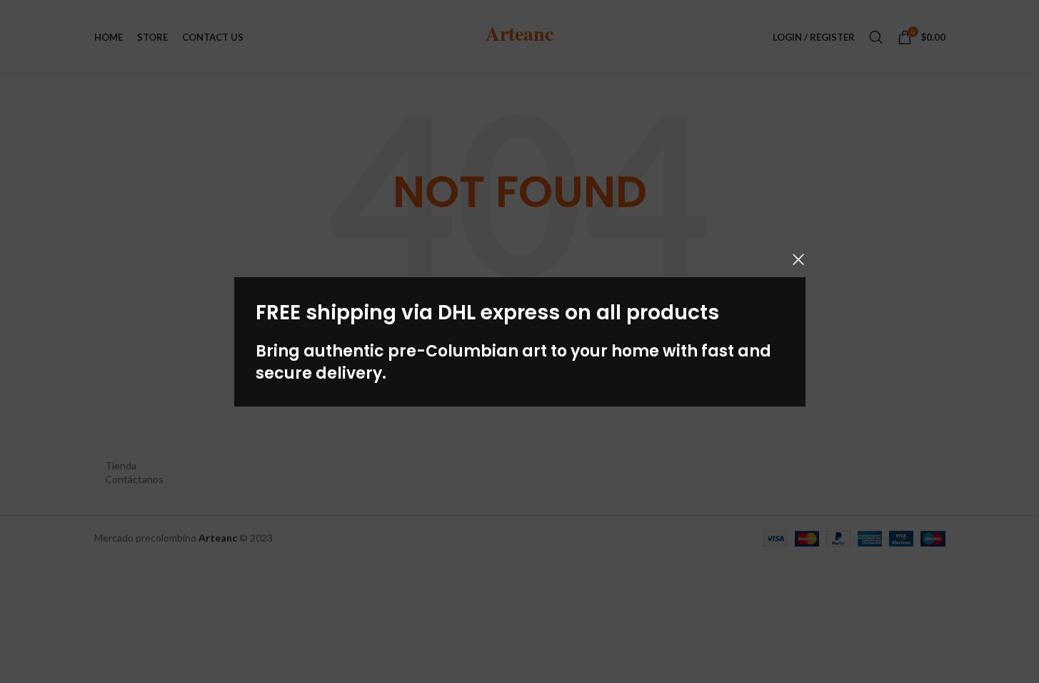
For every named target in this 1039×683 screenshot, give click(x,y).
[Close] (798, 259)
